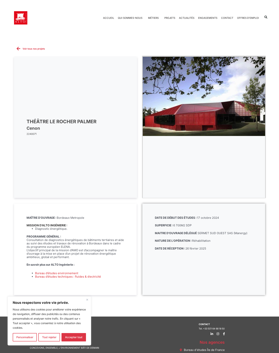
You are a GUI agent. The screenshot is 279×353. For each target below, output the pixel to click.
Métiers (153, 17)
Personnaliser (24, 337)
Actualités (186, 17)
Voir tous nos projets (34, 48)
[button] (266, 17)
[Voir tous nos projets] (18, 49)
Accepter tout (73, 337)
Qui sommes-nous (130, 17)
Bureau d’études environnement (56, 273)
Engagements (207, 17)
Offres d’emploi (248, 17)
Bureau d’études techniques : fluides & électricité (68, 276)
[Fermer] (87, 299)
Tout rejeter (49, 337)
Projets (169, 17)
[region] (49, 320)
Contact (227, 17)
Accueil (108, 17)
